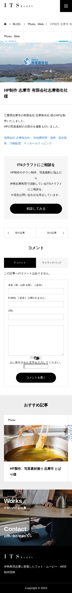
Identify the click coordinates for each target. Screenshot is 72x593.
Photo (8, 36)
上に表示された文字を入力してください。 (36, 362)
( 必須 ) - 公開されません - (27, 298)
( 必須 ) (25, 285)
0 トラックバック (52, 262)
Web (17, 36)
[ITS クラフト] (19, 6)
